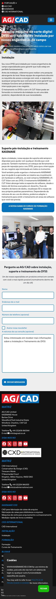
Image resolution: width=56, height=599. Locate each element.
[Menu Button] (51, 20)
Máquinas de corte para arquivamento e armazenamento (27, 515)
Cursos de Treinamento (12, 547)
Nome (4, 289)
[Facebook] (4, 444)
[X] (9, 444)
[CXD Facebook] (4, 498)
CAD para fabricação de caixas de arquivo (20, 509)
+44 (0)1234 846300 (20, 484)
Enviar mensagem (15, 382)
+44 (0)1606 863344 (20, 430)
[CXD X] (9, 498)
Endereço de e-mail (10, 302)
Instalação (6, 535)
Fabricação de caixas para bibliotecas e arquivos (22, 512)
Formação (6, 544)
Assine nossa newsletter (17, 328)
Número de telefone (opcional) (15, 314)
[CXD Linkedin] (20, 498)
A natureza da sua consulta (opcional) (18, 331)
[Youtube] (25, 444)
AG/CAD (8, 6)
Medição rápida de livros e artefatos (17, 517)
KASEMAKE (9, 9)
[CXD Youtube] (25, 498)
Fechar (43, 588)
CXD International (13, 11)
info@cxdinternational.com (21, 487)
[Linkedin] (20, 444)
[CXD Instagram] (14, 498)
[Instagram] (14, 444)
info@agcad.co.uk (17, 433)
